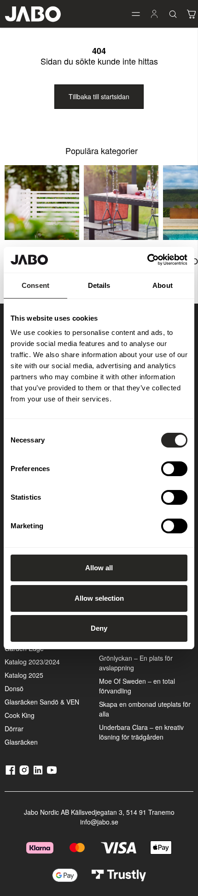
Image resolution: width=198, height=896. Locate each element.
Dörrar (14, 728)
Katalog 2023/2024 (32, 661)
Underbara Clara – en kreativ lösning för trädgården (141, 732)
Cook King (20, 715)
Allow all (99, 568)
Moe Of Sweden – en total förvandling (137, 685)
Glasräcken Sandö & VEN (42, 701)
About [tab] (162, 285)
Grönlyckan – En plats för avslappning (136, 662)
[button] (136, 14)
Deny (99, 628)
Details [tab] (99, 285)
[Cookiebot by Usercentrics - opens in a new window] (147, 260)
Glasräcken (21, 742)
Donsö (14, 688)
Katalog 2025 (24, 675)
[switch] (174, 468)
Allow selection (99, 598)
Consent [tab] (35, 285)
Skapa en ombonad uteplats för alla (145, 708)
